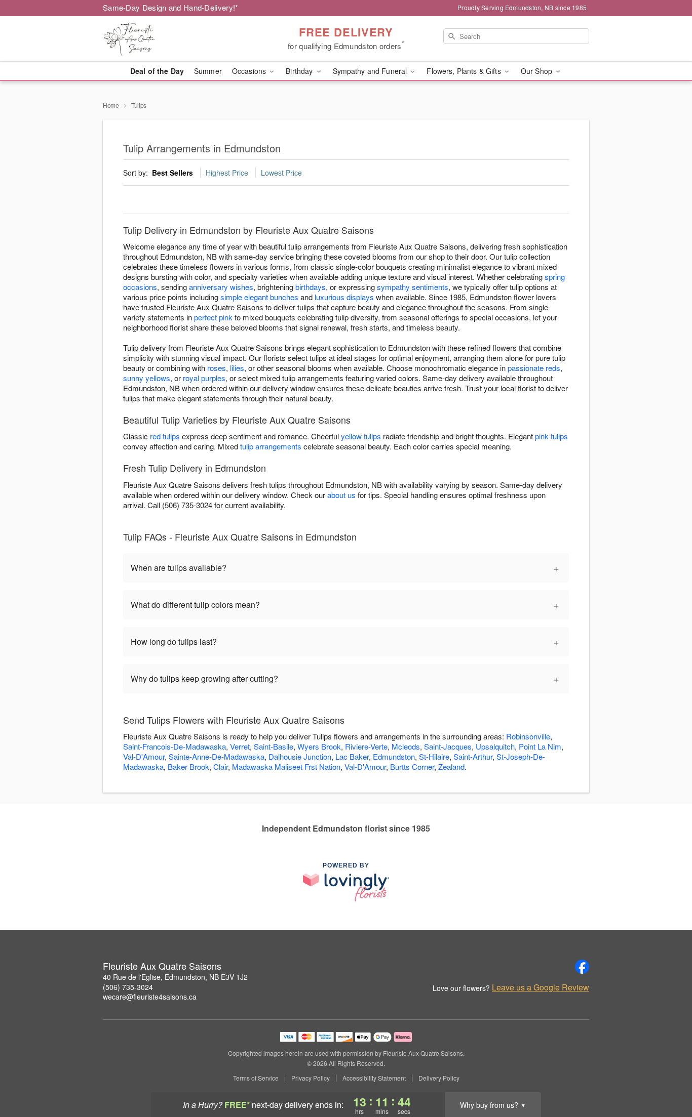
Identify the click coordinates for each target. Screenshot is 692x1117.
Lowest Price (281, 173)
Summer (208, 71)
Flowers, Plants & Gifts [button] (465, 71)
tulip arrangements (270, 446)
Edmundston (394, 756)
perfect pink (213, 317)
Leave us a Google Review (540, 987)
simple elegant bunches (259, 297)
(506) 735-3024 (128, 987)
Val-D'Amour (144, 756)
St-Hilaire (434, 756)
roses (216, 367)
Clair (220, 766)
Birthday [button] (300, 71)
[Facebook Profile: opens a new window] (582, 967)
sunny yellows (146, 378)
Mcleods (406, 746)
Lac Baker (352, 756)
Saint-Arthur (472, 756)
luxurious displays (344, 297)
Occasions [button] (250, 71)
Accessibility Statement (374, 1078)
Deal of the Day (157, 71)
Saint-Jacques (448, 746)
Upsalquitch (495, 746)
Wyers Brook (319, 746)
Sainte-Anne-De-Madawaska (216, 756)
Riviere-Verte (366, 746)
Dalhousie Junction (299, 756)
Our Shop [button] (537, 71)
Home (111, 105)
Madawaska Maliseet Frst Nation (286, 766)
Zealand (451, 766)
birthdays (310, 286)
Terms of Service (256, 1078)
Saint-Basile (273, 746)
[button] (665, 1074)
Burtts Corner (412, 766)
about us (342, 494)
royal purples (204, 378)
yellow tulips (361, 436)
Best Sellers (172, 173)
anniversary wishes (221, 286)
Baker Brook (188, 766)
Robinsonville (528, 736)
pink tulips (551, 436)
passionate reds (534, 367)
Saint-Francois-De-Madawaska (174, 746)
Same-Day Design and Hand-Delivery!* (171, 7)
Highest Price (227, 173)
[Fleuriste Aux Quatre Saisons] (176, 39)
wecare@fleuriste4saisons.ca (150, 996)
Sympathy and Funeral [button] (371, 71)
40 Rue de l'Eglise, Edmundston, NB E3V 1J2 (175, 977)
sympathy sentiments (412, 286)
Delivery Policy (438, 1078)
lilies (237, 367)
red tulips (165, 436)
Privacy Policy (310, 1078)
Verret (240, 746)
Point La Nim (540, 746)
